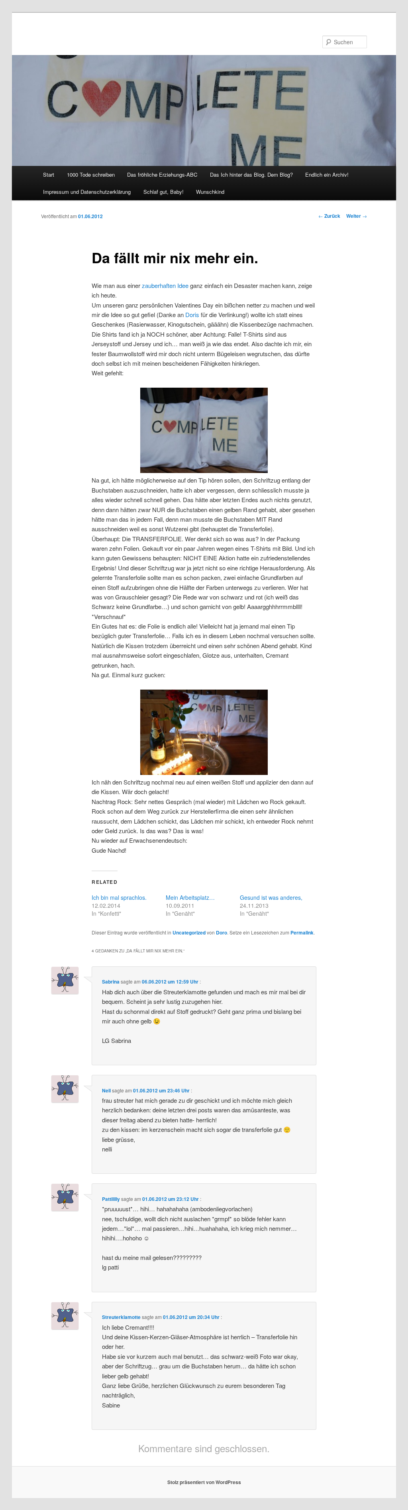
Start (48, 174)
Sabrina (111, 981)
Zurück (329, 215)
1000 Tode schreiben (91, 174)
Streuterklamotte (121, 1317)
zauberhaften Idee (164, 285)
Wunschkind (210, 191)
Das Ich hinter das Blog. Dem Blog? (251, 174)
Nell (106, 1090)
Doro (221, 932)
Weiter (356, 215)
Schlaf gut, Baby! (163, 191)
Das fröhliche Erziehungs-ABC (162, 174)
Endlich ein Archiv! (327, 174)
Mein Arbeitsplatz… (190, 897)
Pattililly (111, 1198)
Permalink (302, 932)
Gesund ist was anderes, (271, 897)
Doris (192, 314)
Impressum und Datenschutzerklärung (87, 191)
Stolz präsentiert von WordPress (204, 1482)
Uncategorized (189, 932)
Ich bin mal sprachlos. (119, 897)
